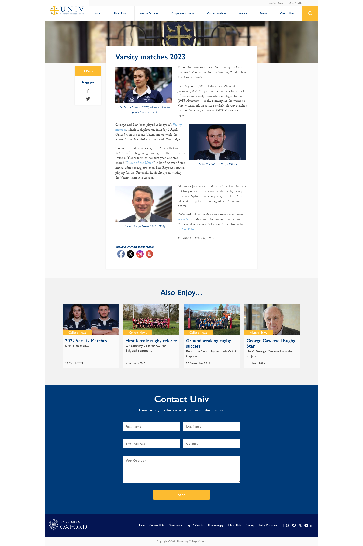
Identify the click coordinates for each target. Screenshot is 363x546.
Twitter (88, 99)
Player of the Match (140, 163)
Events (263, 13)
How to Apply (215, 525)
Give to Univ (287, 13)
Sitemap (250, 525)
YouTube (188, 229)
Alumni (243, 13)
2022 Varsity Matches (86, 340)
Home (97, 13)
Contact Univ (276, 2)
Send (181, 495)
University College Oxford (67, 10)
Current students (216, 13)
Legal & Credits (195, 525)
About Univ (120, 13)
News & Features (148, 13)
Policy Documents (269, 525)
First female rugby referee (151, 340)
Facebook (88, 91)
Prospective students (182, 13)
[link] (288, 525)
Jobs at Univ (234, 525)
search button (310, 13)
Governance (175, 525)
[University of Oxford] (68, 525)
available (183, 219)
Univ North (295, 2)
